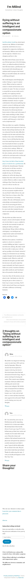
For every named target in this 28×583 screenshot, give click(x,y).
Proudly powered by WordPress (12, 575)
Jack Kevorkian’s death (8, 42)
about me (4, 520)
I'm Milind (14, 7)
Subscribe (7, 541)
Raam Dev (21, 577)
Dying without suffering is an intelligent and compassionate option (13, 558)
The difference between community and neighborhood (13, 316)
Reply (7, 406)
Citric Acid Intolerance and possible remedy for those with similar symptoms (15, 320)
